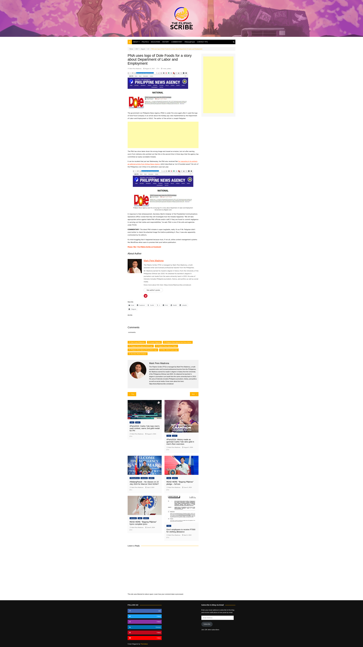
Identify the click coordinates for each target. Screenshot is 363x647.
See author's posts (153, 290)
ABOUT (135, 42)
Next (193, 394)
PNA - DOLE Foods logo (169, 350)
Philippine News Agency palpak (167, 346)
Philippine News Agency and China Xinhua (178, 342)
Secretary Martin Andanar (138, 353)
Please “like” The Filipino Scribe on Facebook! (144, 247)
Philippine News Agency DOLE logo (141, 346)
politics (169, 68)
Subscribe (207, 624)
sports (138, 422)
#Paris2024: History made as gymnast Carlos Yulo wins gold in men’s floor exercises (180, 441)
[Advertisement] (163, 135)
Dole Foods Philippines (138, 342)
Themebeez (144, 644)
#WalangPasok (190, 42)
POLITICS (145, 42)
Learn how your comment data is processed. (168, 594)
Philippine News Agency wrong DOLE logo (144, 350)
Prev (132, 394)
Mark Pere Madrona (135, 68)
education (144, 478)
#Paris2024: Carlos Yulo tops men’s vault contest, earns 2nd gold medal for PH (145, 428)
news (164, 68)
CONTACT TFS (202, 42)
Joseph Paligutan (155, 342)
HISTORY (165, 42)
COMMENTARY (176, 42)
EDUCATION (155, 42)
